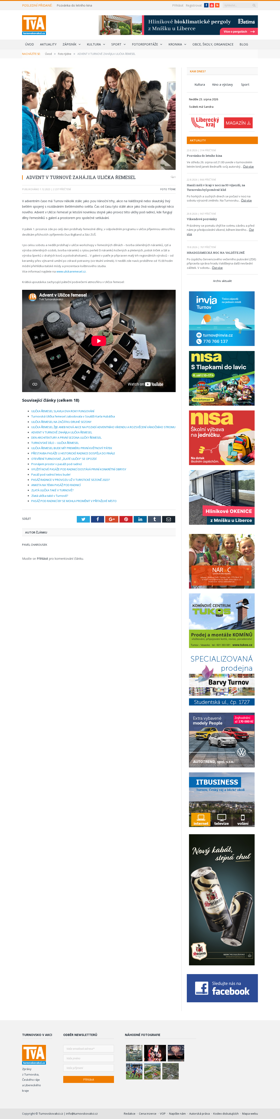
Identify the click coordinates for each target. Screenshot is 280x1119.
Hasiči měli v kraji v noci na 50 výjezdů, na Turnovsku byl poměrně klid (216, 187)
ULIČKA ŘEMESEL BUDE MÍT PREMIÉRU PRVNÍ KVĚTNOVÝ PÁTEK (71, 448)
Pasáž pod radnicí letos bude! (50, 474)
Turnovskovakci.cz (51, 1114)
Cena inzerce (147, 1114)
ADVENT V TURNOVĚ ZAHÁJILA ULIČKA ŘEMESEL (61, 432)
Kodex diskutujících (226, 1114)
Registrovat (194, 5)
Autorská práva (199, 1114)
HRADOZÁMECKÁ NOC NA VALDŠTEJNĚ (216, 253)
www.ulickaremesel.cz (71, 271)
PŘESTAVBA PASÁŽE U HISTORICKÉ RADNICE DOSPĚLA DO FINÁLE (73, 453)
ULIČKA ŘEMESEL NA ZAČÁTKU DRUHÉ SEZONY (61, 422)
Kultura (94, 44)
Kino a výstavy (222, 84)
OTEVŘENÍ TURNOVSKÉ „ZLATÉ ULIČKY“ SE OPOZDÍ (63, 459)
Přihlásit (178, 5)
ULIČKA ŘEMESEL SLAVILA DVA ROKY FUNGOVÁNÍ (62, 411)
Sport (116, 44)
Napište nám (177, 1114)
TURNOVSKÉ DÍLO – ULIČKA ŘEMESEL (55, 443)
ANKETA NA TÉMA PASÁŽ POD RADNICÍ (56, 485)
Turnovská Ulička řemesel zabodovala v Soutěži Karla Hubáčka (73, 416)
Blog (244, 44)
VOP (163, 1114)
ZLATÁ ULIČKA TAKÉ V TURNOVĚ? (52, 490)
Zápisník (69, 44)
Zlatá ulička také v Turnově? (49, 496)
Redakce (129, 1114)
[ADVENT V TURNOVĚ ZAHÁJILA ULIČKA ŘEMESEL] (99, 119)
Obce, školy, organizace (212, 44)
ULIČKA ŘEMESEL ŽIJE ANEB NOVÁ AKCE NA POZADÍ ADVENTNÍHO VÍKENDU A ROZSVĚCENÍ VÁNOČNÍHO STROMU (103, 427)
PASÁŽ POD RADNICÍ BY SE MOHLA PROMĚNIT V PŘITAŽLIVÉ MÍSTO (74, 501)
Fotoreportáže (145, 44)
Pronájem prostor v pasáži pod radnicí (56, 464)
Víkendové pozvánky (202, 219)
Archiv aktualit (222, 281)
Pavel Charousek (34, 545)
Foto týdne (168, 189)
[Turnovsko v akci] (34, 24)
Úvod (29, 44)
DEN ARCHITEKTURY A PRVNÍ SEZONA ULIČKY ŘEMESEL (66, 438)
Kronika (175, 44)
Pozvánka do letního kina (74, 5)
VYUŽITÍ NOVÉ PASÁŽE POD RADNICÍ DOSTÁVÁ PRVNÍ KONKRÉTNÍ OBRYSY (78, 469)
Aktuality (48, 44)
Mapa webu (250, 1114)
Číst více (248, 167)
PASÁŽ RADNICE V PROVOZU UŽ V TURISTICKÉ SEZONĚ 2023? (70, 480)
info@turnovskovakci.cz (82, 1114)
